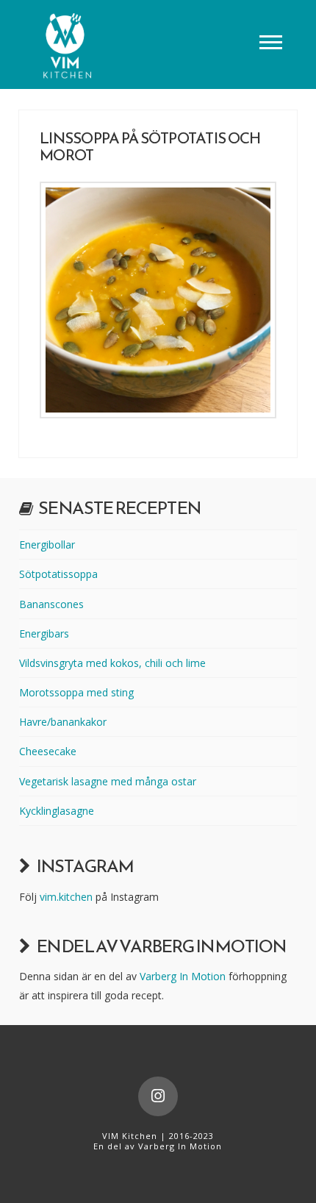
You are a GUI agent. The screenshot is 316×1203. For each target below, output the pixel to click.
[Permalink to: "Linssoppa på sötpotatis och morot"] (158, 300)
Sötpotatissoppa (58, 574)
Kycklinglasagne (56, 811)
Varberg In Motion (183, 976)
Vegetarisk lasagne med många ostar (107, 781)
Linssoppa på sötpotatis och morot (150, 146)
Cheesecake (47, 751)
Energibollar (47, 544)
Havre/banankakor (63, 722)
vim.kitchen (66, 897)
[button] (270, 41)
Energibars (44, 633)
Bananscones (51, 604)
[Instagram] (158, 1096)
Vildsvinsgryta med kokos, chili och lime (112, 663)
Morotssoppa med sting (76, 692)
